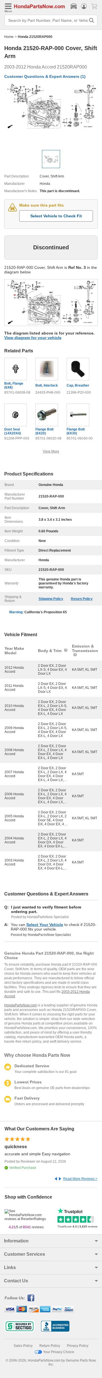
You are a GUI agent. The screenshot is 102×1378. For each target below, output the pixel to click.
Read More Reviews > (80, 1179)
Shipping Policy (51, 599)
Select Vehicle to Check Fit (56, 216)
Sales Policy (23, 1346)
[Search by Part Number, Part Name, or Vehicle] (91, 20)
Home (9, 37)
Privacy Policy (77, 1346)
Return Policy (82, 599)
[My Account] (83, 6)
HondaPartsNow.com (20, 1005)
